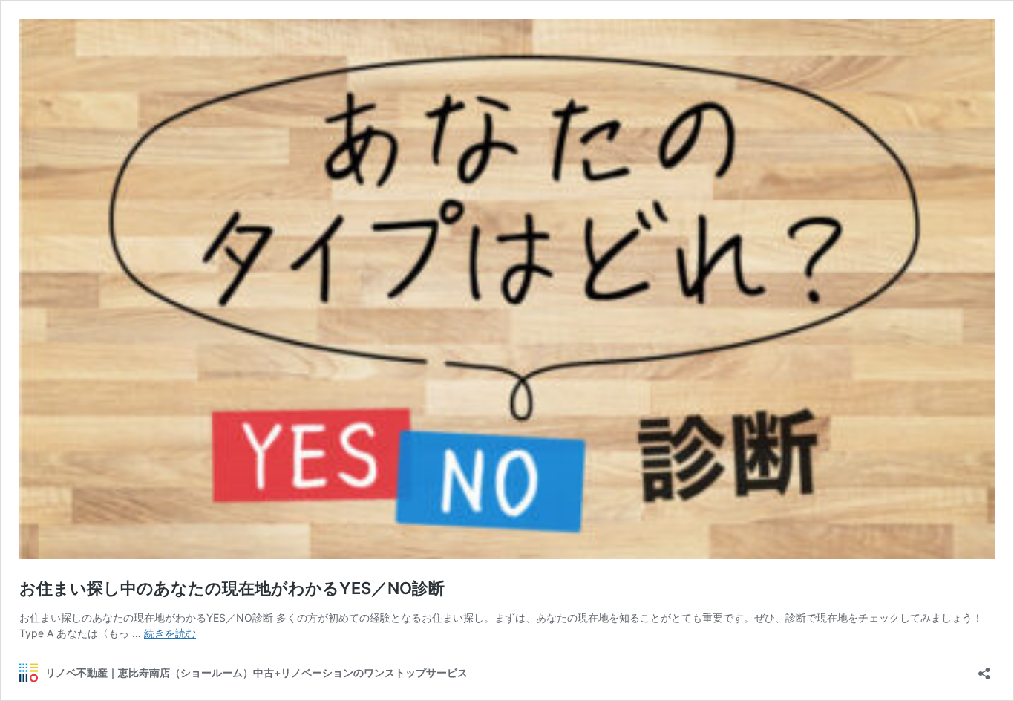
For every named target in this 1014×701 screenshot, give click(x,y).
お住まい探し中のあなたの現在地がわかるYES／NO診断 (232, 588)
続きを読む (170, 633)
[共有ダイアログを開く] (984, 668)
